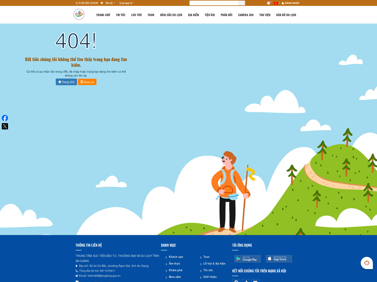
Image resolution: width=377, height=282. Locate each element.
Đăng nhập (292, 3)
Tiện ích (210, 15)
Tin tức (120, 15)
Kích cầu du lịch (171, 15)
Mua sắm (175, 277)
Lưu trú (136, 15)
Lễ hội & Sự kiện (214, 263)
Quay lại (88, 82)
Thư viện (264, 15)
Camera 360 (245, 15)
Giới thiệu (210, 277)
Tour (151, 15)
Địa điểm (193, 15)
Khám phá (175, 270)
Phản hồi (226, 15)
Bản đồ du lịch (286, 15)
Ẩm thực (174, 263)
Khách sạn (176, 257)
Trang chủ (103, 15)
